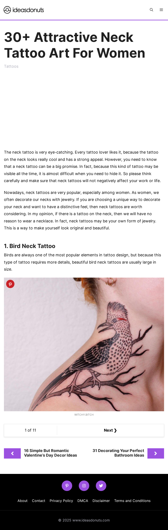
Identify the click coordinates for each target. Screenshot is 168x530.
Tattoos (11, 66)
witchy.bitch (84, 414)
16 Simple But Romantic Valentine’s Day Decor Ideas (50, 453)
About (23, 500)
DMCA (82, 500)
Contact (38, 500)
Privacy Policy (61, 500)
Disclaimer (101, 500)
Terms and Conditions (132, 500)
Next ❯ (110, 430)
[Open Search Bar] (151, 9)
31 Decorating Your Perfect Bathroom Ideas (118, 453)
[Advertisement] (84, 107)
